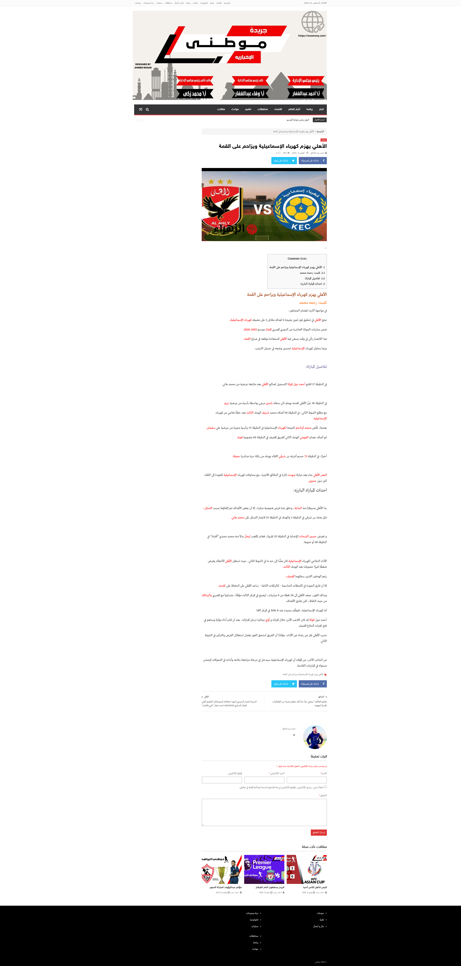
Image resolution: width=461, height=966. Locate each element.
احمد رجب (320, 892)
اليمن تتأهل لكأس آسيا (315, 887)
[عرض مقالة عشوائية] (140, 109)
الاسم (323, 773)
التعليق (323, 795)
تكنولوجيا (204, 3)
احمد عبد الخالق (317, 153)
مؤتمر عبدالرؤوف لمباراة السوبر (226, 887)
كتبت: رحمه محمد (312, 273)
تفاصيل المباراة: (315, 278)
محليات (159, 3)
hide (303, 258)
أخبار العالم (294, 109)
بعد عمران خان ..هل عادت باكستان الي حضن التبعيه (285, 120)
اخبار (321, 109)
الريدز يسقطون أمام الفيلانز (270, 887)
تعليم (248, 109)
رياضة (188, 3)
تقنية (212, 3)
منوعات (138, 3)
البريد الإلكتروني (276, 773)
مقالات (221, 109)
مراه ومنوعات (148, 3)
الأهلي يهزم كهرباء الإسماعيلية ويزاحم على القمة (297, 267)
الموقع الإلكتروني (235, 773)
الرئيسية (227, 3)
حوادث (195, 3)
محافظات (168, 3)
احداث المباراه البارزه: (312, 284)
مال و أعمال (179, 3)
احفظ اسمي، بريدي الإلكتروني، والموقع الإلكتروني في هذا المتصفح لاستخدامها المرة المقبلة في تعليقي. (281, 787)
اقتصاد (218, 3)
